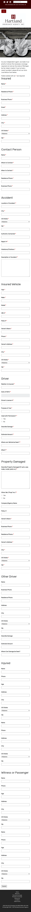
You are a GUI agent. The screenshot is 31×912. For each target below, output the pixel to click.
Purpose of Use (6, 408)
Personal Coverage (17, 895)
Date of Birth (6, 392)
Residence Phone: (7, 534)
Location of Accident (8, 203)
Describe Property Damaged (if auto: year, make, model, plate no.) (14, 468)
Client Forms (17, 901)
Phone (3, 336)
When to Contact (7, 170)
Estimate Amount (7, 434)
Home (17, 892)
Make (3, 297)
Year (3, 290)
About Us (17, 893)
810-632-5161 (17, 4)
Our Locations (9, 4)
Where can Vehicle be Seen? (10, 442)
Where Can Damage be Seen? (10, 651)
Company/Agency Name (9, 503)
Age (2, 684)
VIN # (3, 313)
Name (3, 84)
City (3, 123)
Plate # (4, 321)
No (4, 422)
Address (4, 115)
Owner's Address (7, 344)
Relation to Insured (8, 384)
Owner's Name (6, 328)
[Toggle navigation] (3, 11)
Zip (2, 138)
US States (5, 130)
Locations (17, 899)
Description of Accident (9, 257)
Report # (4, 241)
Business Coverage (17, 896)
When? (4, 450)
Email (3, 107)
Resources (17, 898)
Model (3, 305)
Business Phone (7, 99)
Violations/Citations (8, 249)
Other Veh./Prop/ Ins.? (9, 492)
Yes (4, 419)
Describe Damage (7, 426)
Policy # (3, 511)
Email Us (23, 4)
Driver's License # (7, 400)
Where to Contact (7, 163)
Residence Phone (7, 92)
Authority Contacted (8, 234)
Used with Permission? (9, 416)
